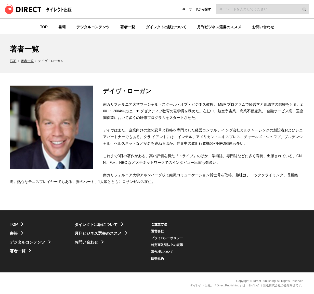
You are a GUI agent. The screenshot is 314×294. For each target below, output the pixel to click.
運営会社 (157, 231)
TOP (13, 61)
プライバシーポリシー (167, 238)
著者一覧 (27, 61)
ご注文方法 (159, 224)
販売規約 (157, 258)
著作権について (162, 252)
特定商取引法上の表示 (167, 245)
